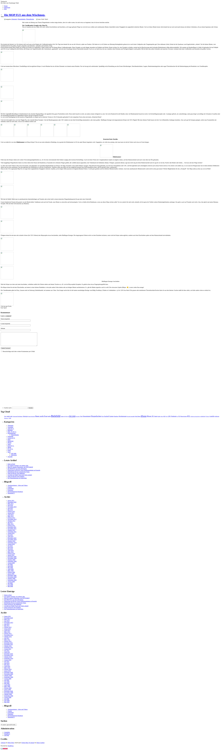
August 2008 (11, 581)
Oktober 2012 (11, 521)
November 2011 (12, 528)
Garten (111, 416)
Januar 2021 (11, 500)
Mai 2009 (10, 567)
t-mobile (212, 416)
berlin (49, 416)
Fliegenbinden (21, 19)
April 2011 (10, 536)
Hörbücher (10, 441)
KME (164, 416)
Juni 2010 (10, 547)
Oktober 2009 (11, 560)
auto (11, 416)
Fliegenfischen (30, 19)
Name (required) (5, 319)
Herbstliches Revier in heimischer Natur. (19, 472)
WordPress (7, 733)
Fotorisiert (10, 490)
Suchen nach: (7, 408)
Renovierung (184, 416)
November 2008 (12, 577)
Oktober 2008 (11, 578)
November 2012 (12, 519)
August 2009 (11, 563)
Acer (5, 416)
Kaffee (159, 416)
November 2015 (12, 507)
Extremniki (11, 488)
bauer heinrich (31, 416)
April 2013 (11, 514)
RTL (188, 416)
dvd (66, 416)
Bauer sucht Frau (41, 416)
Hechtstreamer (123, 416)
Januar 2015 (11, 513)
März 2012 (11, 524)
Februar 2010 (11, 553)
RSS (5, 9)
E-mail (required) (5, 323)
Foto (103, 416)
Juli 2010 (10, 546)
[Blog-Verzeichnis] (4, 749)
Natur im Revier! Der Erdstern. (16, 476)
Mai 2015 (10, 510)
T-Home (207, 416)
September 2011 (12, 531)
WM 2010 (14, 455)
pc (177, 416)
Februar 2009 (11, 572)
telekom (217, 416)
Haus (9, 439)
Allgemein (14, 19)
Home (6, 6)
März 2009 (11, 570)
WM (10, 418)
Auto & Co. (11, 428)
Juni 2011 (10, 535)
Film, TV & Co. (12, 431)
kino (162, 416)
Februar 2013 (11, 517)
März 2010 (11, 552)
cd (64, 416)
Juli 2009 (10, 564)
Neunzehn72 (11, 493)
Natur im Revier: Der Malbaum (16, 473)
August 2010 (11, 544)
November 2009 (12, 558)
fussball (106, 416)
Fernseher (78, 416)
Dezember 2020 (12, 502)
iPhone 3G (150, 416)
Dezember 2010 (12, 538)
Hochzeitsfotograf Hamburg (15, 491)
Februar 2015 (11, 511)
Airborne (3, 742)
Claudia (10, 487)
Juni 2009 (10, 566)
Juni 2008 (10, 584)
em (68, 416)
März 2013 (11, 516)
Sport (9, 452)
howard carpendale (131, 416)
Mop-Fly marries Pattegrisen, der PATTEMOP (20, 467)
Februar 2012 (11, 525)
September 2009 (12, 561)
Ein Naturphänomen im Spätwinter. (17, 478)
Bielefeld (55, 416)
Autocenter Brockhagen (17, 416)
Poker (9, 450)
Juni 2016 (10, 505)
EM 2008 (72, 416)
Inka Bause (137, 416)
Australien (10, 427)
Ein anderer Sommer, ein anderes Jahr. (18, 465)
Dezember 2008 (12, 575)
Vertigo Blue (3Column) (28, 742)
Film (81, 416)
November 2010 (12, 539)
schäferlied (202, 416)
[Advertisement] (11, 31)
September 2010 (12, 542)
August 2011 (11, 533)
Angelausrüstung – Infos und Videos (18, 485)
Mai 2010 (10, 549)
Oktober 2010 (11, 541)
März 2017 (11, 503)
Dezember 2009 (12, 556)
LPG (169, 416)
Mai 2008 (10, 586)
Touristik (10, 456)
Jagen (155, 416)
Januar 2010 (11, 555)
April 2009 (11, 569)
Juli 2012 (10, 522)
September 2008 (12, 580)
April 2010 (11, 550)
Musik (9, 447)
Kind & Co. (11, 445)
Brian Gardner (40, 742)
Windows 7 (6, 418)
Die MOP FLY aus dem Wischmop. (24, 14)
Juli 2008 (10, 583)
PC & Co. (10, 449)
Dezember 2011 (12, 527)
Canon (62, 416)
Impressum (7, 7)
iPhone (143, 416)
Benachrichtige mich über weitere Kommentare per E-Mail (19, 351)
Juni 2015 (10, 508)
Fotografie (10, 436)
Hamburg (116, 416)
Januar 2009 (11, 574)
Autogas (25, 416)
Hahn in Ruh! (11, 464)
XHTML (6, 735)
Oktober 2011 (11, 530)
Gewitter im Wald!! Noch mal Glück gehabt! (20, 475)
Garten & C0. (11, 438)
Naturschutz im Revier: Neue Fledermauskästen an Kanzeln (24, 470)
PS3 (179, 416)
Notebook (173, 416)
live (167, 416)
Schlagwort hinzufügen (195, 416)
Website (3, 328)
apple (8, 416)
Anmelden (7, 732)
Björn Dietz (11, 742)
